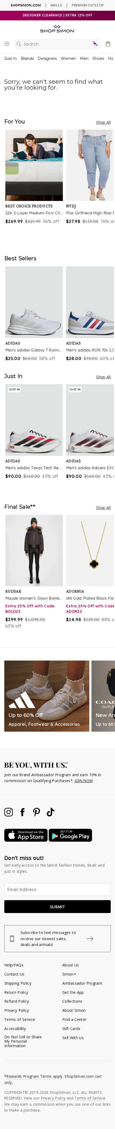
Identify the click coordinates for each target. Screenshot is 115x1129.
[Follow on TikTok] (50, 815)
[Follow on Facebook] (23, 815)
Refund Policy (16, 1001)
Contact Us (14, 974)
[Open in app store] (26, 840)
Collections (72, 1001)
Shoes (98, 58)
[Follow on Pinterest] (37, 815)
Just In (10, 58)
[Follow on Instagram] (9, 815)
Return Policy (16, 992)
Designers (47, 58)
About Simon (74, 1010)
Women (68, 58)
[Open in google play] (70, 840)
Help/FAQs (14, 964)
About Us (70, 964)
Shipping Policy (17, 983)
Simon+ (69, 974)
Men (84, 58)
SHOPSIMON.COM (26, 5)
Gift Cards (71, 1028)
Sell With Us (73, 1037)
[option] (35, 187)
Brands (27, 58)
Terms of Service (19, 1019)
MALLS (56, 5)
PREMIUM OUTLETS (88, 5)
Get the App (73, 992)
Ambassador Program (82, 983)
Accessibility (15, 1028)
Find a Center (74, 1019)
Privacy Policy (16, 1010)
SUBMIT (57, 906)
